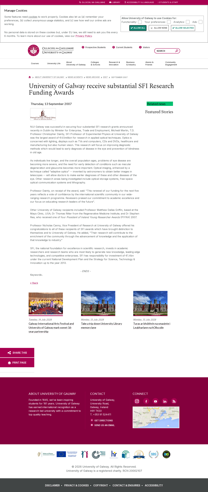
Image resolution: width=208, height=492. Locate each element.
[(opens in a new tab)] (58, 456)
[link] (57, 454)
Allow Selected (184, 28)
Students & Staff (168, 2)
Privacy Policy (84, 35)
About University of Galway (50, 77)
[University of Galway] (51, 50)
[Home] (30, 77)
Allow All (139, 28)
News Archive (93, 77)
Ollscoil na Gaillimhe (93, 2)
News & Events (75, 77)
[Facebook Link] (146, 401)
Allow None (160, 28)
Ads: (194, 21)
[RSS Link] (174, 401)
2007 (105, 77)
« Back (34, 283)
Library (116, 2)
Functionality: (129, 21)
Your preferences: (155, 21)
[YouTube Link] (155, 401)
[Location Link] (156, 426)
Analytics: (179, 21)
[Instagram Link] (137, 401)
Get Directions (103, 420)
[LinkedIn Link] (165, 401)
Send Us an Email (104, 425)
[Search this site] (177, 51)
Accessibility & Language (140, 2)
